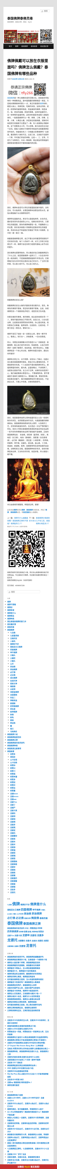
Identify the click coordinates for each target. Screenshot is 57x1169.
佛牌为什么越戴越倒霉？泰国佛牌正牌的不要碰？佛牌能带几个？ (17, 520)
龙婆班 (12, 852)
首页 (10, 46)
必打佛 (12, 672)
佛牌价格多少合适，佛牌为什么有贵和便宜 (23, 996)
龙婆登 (12, 858)
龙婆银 (12, 886)
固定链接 (26, 512)
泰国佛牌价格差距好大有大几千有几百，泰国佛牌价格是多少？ (39, 520)
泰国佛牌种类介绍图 (15, 1095)
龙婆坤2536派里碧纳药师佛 (17, 1071)
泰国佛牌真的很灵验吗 (16, 742)
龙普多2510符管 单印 (15, 1079)
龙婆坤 (12, 816)
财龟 (12, 717)
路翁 (12, 720)
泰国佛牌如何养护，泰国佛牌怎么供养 (22, 985)
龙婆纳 (12, 869)
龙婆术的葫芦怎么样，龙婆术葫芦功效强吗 (23, 988)
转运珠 (12, 723)
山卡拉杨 (13, 762)
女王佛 (9, 914)
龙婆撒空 (13, 835)
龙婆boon (14, 793)
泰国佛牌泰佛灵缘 (20, 18)
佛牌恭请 (10, 610)
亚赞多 (12, 754)
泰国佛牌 (24, 46)
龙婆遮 (12, 884)
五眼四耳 (13, 638)
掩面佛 (12, 686)
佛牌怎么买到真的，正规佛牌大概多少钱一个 (24, 993)
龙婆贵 (16, 946)
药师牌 (21, 932)
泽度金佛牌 (14, 692)
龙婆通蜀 (13, 881)
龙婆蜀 (12, 875)
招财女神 (13, 683)
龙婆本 (12, 841)
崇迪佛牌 (13, 669)
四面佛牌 (13, 649)
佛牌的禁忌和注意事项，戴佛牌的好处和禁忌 (24, 973)
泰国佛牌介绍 (12, 734)
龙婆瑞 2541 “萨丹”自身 (16, 1154)
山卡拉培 (13, 759)
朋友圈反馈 (44, 46)
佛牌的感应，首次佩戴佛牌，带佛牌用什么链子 (25, 1109)
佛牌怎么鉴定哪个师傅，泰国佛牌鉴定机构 (23, 962)
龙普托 (12, 892)
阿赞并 (12, 785)
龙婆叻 (12, 813)
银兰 (12, 728)
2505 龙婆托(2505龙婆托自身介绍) (20, 1068)
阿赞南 (12, 773)
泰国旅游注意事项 (14, 748)
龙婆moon (14, 796)
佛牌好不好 (14, 644)
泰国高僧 (34, 46)
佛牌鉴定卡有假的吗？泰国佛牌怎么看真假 (23, 982)
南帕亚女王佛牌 (16, 646)
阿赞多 (12, 779)
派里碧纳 (13, 694)
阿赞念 (12, 788)
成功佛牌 (13, 677)
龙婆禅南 (13, 864)
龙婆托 (12, 833)
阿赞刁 (12, 771)
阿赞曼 (12, 790)
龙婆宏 (12, 830)
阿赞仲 (12, 765)
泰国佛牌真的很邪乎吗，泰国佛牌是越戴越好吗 (25, 956)
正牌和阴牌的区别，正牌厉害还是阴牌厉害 (23, 1010)
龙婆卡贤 (13, 810)
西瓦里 (12, 709)
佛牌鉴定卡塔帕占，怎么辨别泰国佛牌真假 (23, 968)
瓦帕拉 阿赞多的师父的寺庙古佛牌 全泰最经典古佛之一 (28, 1048)
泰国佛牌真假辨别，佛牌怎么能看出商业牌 (23, 999)
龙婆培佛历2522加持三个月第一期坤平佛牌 (23, 1059)
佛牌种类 (10, 618)
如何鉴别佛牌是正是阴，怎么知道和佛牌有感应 (25, 979)
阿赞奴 (12, 782)
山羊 (12, 663)
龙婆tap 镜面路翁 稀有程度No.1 (19, 1082)
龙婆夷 (12, 827)
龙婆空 (12, 867)
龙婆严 (12, 807)
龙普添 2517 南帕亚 (14, 1062)
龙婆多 (12, 824)
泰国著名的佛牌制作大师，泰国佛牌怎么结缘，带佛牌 (28, 1134)
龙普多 (12, 889)
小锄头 (12, 661)
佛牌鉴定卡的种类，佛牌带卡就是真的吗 (22, 990)
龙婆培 (12, 819)
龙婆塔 (12, 821)
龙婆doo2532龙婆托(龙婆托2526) (20, 1028)
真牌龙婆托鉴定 (13, 1085)
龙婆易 (12, 838)
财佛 (12, 714)
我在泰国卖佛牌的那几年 (16, 621)
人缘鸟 (12, 641)
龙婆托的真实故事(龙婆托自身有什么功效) (23, 1057)
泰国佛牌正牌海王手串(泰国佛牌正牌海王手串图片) (26, 1040)
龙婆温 (12, 850)
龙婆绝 (12, 872)
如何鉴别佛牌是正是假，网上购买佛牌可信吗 (24, 1004)
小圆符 (12, 658)
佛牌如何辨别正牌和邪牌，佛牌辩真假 (22, 1002)
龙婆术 (12, 844)
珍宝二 (12, 697)
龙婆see (13, 799)
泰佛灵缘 (10, 627)
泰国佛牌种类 (12, 745)
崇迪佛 (12, 666)
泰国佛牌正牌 (12, 740)
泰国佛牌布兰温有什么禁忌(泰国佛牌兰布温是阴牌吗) (27, 1037)
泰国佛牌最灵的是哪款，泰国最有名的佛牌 (23, 965)
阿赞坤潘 (13, 776)
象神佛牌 (13, 711)
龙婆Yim (13, 802)
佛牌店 (9, 607)
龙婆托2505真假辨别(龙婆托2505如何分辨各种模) (26, 1042)
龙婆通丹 (13, 878)
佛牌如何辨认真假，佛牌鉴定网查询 (21, 976)
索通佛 (12, 703)
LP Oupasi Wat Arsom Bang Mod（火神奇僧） (26, 1045)
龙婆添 (12, 847)
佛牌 (16, 46)
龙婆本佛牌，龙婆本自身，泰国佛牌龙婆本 (23, 1157)
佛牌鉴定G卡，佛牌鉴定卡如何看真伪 (21, 971)
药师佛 (39, 928)
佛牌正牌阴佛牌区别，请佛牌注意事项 (22, 1007)
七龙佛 (12, 632)
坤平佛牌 (13, 652)
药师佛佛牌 (14, 706)
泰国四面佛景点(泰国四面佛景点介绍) (21, 1026)
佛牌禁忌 (10, 615)
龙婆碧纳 (13, 861)
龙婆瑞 (12, 855)
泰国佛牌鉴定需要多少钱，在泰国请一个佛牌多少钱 (27, 959)
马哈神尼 (13, 731)
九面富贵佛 (14, 635)
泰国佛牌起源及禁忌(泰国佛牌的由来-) (21, 1065)
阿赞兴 (12, 768)
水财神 (12, 689)
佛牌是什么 (11, 613)
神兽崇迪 (13, 700)
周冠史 (12, 757)
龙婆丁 (12, 804)
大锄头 (12, 655)
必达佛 (12, 675)
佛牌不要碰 (11, 604)
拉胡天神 (13, 680)
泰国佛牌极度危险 (14, 737)
